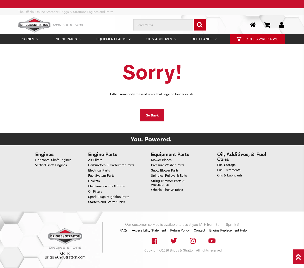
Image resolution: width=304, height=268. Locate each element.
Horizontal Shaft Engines (53, 159)
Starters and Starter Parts (106, 201)
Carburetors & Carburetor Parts (111, 164)
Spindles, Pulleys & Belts (169, 175)
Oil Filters (95, 191)
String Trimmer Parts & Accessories (168, 182)
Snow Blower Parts (165, 170)
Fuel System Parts (101, 175)
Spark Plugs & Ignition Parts (108, 196)
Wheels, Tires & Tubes (167, 189)
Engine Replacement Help (228, 230)
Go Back (152, 115)
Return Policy (180, 230)
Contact (199, 230)
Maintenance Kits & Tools (106, 186)
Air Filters (95, 159)
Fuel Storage (226, 164)
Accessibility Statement (149, 230)
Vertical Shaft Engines (51, 164)
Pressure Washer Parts (167, 164)
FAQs (124, 230)
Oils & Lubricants (230, 175)
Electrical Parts (99, 170)
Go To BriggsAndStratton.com (65, 255)
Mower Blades (161, 159)
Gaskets (94, 180)
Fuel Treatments (229, 169)
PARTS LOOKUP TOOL (261, 39)
